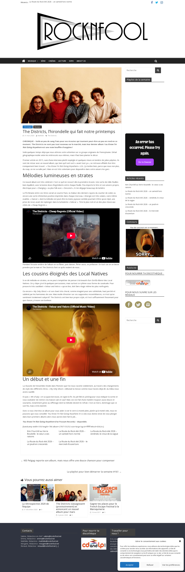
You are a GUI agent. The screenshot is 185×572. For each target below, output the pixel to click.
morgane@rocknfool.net (49, 543)
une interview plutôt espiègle (62, 160)
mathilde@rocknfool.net (48, 541)
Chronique (27, 127)
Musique (32, 61)
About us (81, 61)
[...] (57, 546)
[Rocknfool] (92, 31)
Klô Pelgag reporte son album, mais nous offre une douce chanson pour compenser (68, 460)
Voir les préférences (171, 565)
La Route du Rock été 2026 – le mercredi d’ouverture (73, 443)
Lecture (62, 61)
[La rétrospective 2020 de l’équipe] (37, 485)
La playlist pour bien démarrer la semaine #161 (94, 471)
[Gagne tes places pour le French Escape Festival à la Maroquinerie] (105, 485)
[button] (180, 541)
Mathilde (41, 136)
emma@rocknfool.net (46, 538)
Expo (71, 61)
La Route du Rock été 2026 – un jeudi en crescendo (40, 443)
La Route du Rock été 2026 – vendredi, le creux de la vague (104, 432)
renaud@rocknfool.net (47, 546)
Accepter (130, 565)
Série (43, 61)
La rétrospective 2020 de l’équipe (35, 505)
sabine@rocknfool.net (52, 536)
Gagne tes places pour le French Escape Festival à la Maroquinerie (104, 506)
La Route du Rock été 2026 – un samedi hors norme (50, 2)
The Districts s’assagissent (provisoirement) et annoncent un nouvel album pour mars (70, 507)
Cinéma (52, 61)
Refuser (150, 565)
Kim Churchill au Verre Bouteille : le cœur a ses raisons (38, 434)
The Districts (52, 136)
